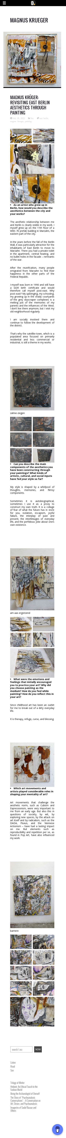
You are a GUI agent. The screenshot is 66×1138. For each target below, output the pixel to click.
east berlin (43, 118)
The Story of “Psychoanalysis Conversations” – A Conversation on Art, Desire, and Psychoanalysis (25, 1100)
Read (12, 1066)
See (32, 118)
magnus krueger (17, 121)
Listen (13, 1062)
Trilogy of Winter (17, 1083)
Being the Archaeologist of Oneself (25, 1093)
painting (28, 121)
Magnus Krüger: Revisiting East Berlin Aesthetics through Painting (30, 105)
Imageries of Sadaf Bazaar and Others (23, 1109)
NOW (38, 1049)
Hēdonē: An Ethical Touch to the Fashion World (24, 1088)
